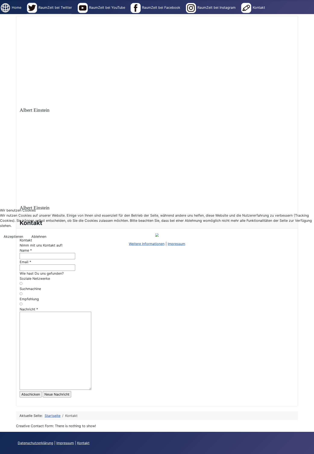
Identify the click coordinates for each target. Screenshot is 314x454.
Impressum (176, 244)
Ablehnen (38, 236)
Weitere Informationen (146, 244)
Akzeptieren (13, 236)
